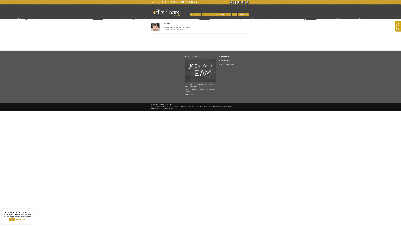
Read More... (189, 94)
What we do (195, 14)
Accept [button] (11, 219)
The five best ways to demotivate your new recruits (200, 85)
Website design (155, 109)
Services (206, 14)
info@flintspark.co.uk (184, 2)
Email (248, 35)
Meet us (215, 14)
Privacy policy (169, 104)
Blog (234, 14)
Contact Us (243, 14)
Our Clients (225, 14)
